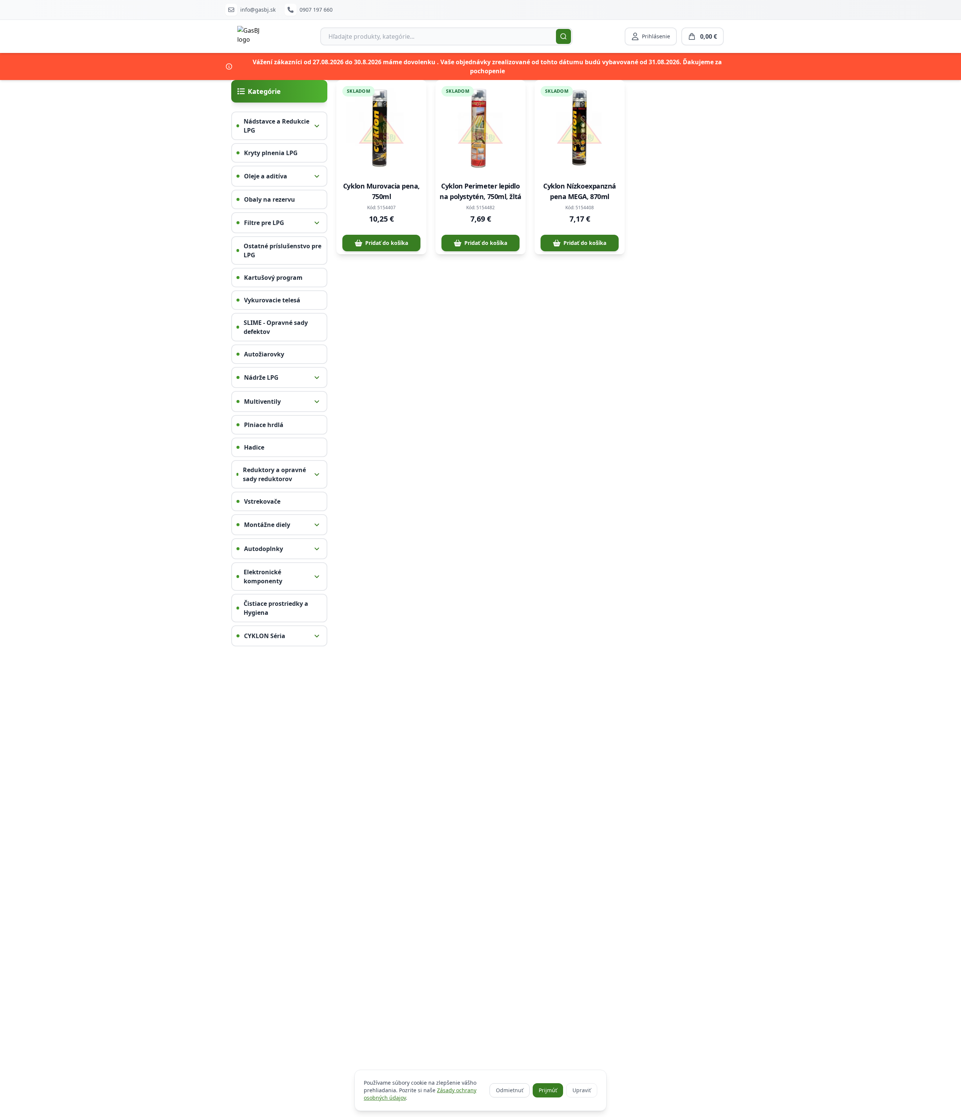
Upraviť (581, 1090)
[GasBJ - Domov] (252, 36)
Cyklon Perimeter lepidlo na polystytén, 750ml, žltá (480, 191)
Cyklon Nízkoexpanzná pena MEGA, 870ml (579, 191)
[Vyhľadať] (563, 36)
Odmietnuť (509, 1090)
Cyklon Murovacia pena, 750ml (381, 191)
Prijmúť (548, 1090)
